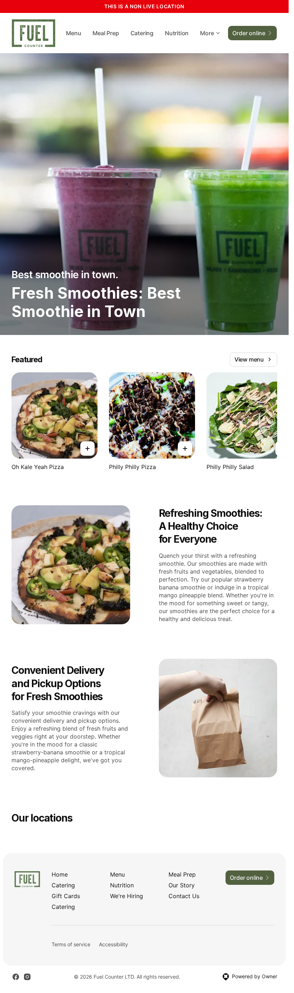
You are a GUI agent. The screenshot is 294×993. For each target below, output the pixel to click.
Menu (73, 33)
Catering (142, 33)
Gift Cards (66, 896)
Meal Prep (106, 33)
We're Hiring (126, 896)
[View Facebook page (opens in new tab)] (15, 977)
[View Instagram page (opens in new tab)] (27, 977)
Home (60, 874)
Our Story (182, 885)
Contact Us (184, 896)
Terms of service (71, 944)
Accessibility (113, 944)
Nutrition (177, 33)
